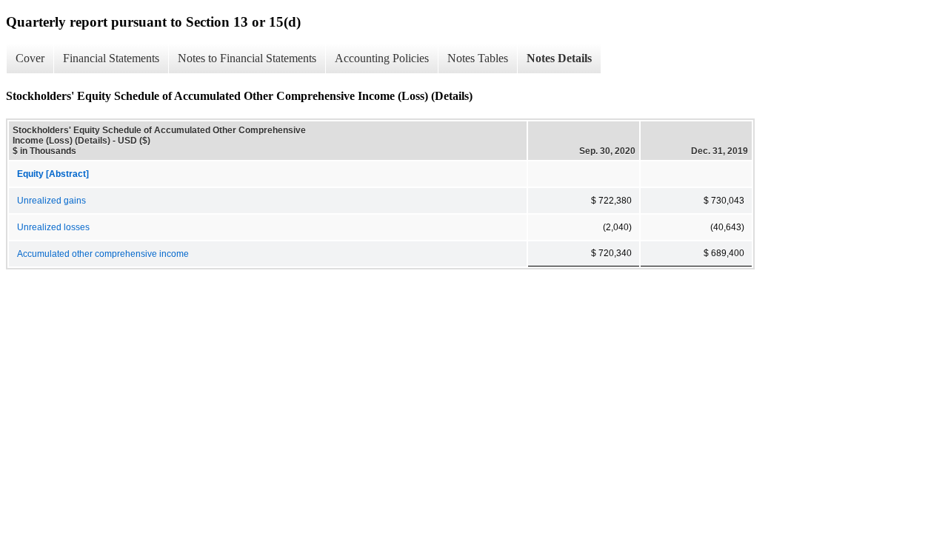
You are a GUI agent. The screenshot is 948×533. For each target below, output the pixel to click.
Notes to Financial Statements (247, 58)
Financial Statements (111, 58)
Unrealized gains (51, 200)
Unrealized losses (53, 227)
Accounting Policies (382, 58)
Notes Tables (477, 58)
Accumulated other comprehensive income (103, 253)
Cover (30, 58)
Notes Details (559, 58)
